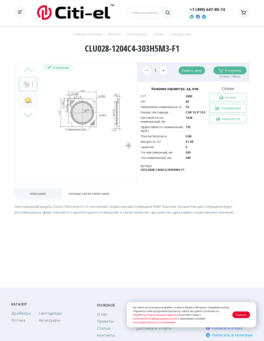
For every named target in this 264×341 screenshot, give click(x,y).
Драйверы (21, 313)
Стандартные (180, 34)
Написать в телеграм (232, 335)
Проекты (105, 321)
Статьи (103, 328)
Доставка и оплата (153, 328)
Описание (38, 194)
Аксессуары (49, 320)
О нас (102, 314)
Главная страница (87, 34)
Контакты (106, 335)
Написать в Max (227, 328)
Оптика (18, 320)
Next (28, 114)
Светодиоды (137, 34)
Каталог (114, 34)
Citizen (158, 34)
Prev (28, 70)
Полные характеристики (89, 194)
